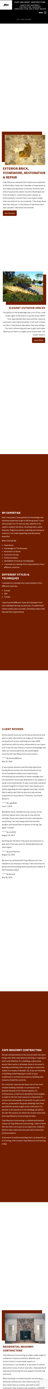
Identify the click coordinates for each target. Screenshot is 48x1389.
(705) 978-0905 (26, 19)
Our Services (10, 213)
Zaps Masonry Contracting (30, 2)
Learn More (38, 340)
